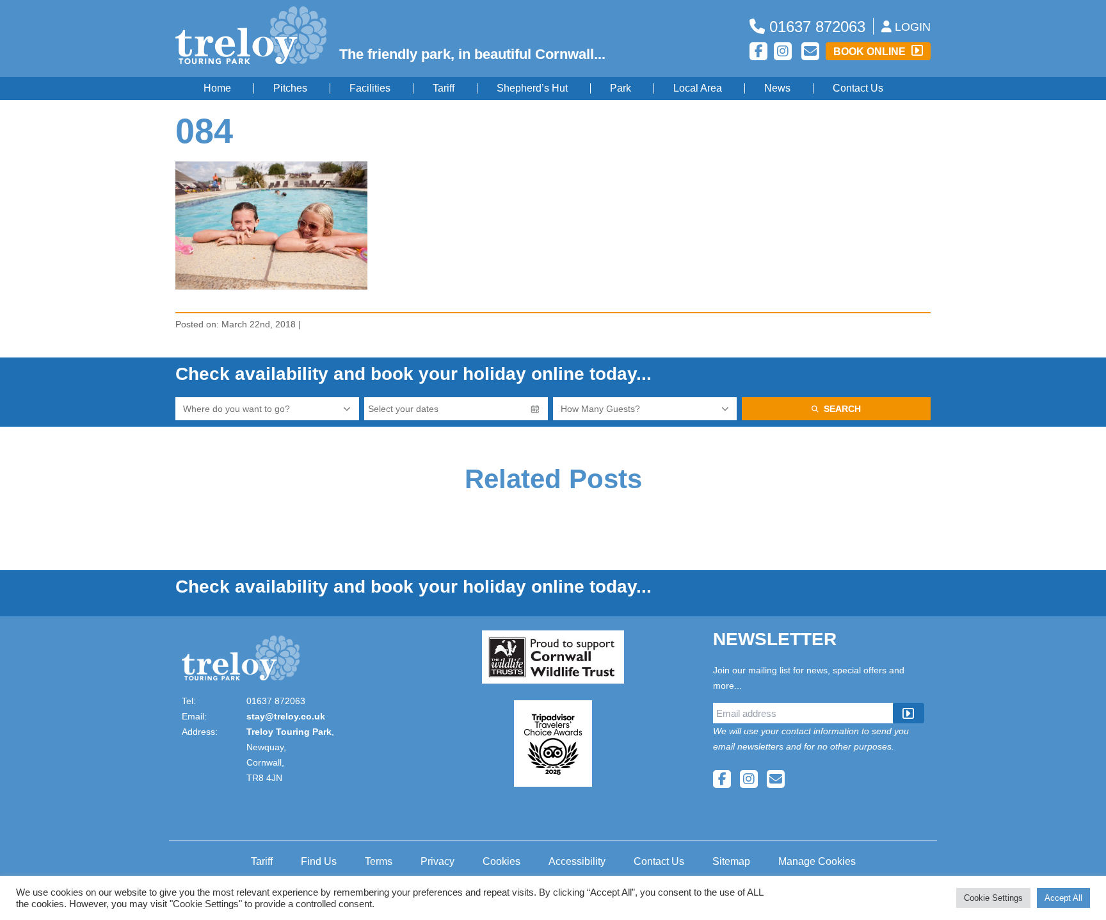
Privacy (437, 861)
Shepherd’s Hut (532, 88)
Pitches (290, 88)
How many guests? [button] (600, 409)
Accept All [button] (1063, 898)
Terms (378, 861)
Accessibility (577, 861)
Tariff (443, 88)
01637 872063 (815, 26)
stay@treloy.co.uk (285, 716)
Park (620, 88)
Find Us (319, 861)
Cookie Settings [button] (993, 898)
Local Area (697, 88)
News (777, 88)
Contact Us (858, 88)
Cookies (501, 861)
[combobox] (267, 408)
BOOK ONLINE (870, 51)
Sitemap (731, 861)
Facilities (369, 88)
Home (217, 88)
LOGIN (911, 27)
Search (842, 409)
